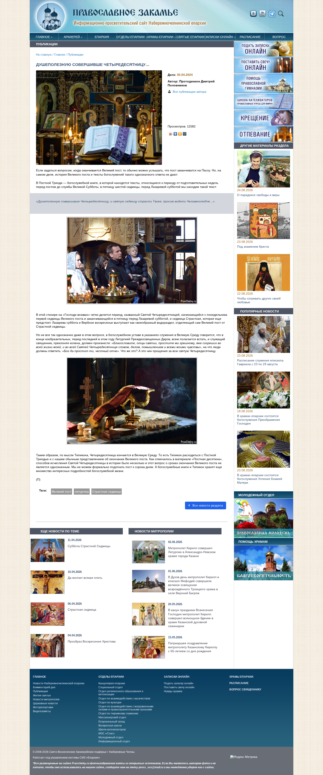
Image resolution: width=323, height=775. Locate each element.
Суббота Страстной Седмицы (89, 546)
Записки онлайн (219, 37)
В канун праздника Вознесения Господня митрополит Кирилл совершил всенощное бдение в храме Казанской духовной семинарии (190, 618)
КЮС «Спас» (106, 733)
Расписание (250, 37)
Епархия (102, 37)
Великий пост (61, 491)
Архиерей (72, 37)
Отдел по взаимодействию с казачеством (124, 698)
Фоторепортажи (43, 707)
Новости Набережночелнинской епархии (58, 683)
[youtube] (263, 13)
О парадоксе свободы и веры (258, 195)
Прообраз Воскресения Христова (92, 641)
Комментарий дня (44, 687)
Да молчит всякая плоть (85, 577)
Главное (43, 37)
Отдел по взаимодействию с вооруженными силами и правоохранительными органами (125, 708)
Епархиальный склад (111, 721)
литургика (82, 491)
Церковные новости (45, 703)
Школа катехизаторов (112, 729)
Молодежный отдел (110, 737)
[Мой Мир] (184, 132)
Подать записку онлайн (178, 683)
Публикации (75, 54)
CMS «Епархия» (90, 757)
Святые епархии (190, 37)
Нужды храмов (173, 691)
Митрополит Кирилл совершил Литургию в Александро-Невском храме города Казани (192, 552)
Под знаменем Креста (253, 247)
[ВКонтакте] (175, 132)
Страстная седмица (106, 491)
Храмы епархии (160, 37)
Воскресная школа (110, 725)
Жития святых (42, 695)
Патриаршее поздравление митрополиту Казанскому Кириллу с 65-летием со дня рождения (192, 647)
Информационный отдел (114, 741)
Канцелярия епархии (111, 683)
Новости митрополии (46, 699)
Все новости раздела (207, 505)
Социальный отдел (110, 687)
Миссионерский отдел (112, 717)
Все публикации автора (189, 91)
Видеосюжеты (42, 711)
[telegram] (273, 14)
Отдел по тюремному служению (118, 713)
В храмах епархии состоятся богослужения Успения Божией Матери (259, 478)
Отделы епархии (130, 37)
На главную (44, 54)
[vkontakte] (253, 13)
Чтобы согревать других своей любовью (259, 300)
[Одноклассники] (180, 132)
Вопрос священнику (279, 38)
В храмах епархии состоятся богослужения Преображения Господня (258, 419)
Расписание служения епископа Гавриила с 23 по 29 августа (260, 362)
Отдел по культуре (110, 702)
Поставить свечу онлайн (179, 687)
